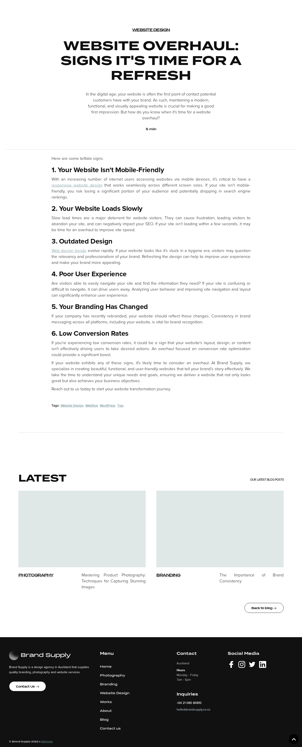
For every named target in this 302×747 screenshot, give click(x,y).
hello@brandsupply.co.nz (193, 709)
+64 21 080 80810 (189, 703)
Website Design (151, 29)
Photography (35, 575)
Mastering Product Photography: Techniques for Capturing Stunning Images (114, 581)
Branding (168, 575)
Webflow (91, 405)
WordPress (107, 405)
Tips (120, 405)
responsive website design (77, 185)
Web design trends (69, 250)
